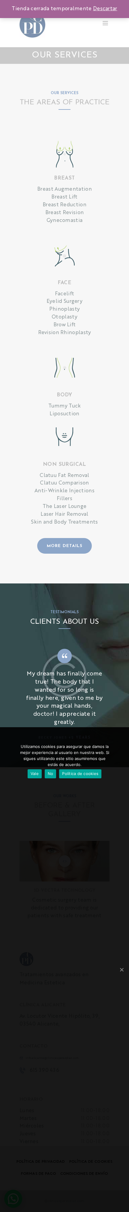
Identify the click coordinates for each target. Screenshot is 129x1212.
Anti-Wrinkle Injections (64, 491)
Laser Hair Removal (64, 514)
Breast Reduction (64, 205)
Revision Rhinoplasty (64, 332)
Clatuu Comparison (64, 483)
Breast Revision (64, 212)
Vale (35, 773)
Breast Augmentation (64, 189)
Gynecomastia (64, 220)
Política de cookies (80, 773)
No (50, 773)
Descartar (105, 8)
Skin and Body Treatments (64, 522)
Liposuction (64, 414)
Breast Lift (64, 197)
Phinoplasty (64, 309)
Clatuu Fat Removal (64, 475)
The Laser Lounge (65, 506)
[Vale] (121, 970)
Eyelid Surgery (64, 301)
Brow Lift (64, 325)
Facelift (64, 294)
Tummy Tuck (64, 406)
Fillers (64, 498)
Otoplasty (64, 317)
